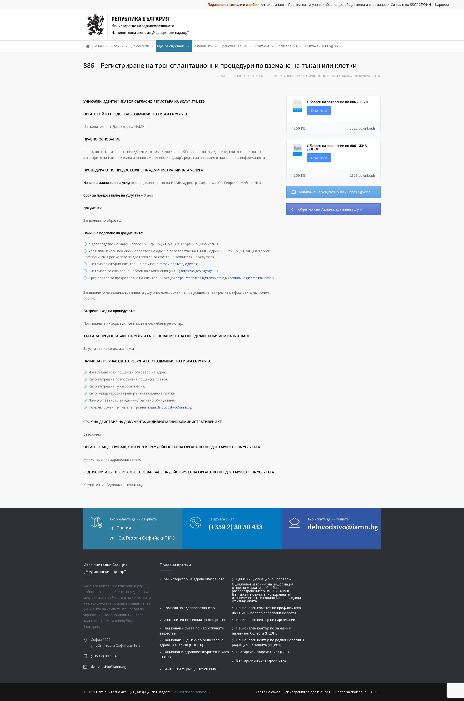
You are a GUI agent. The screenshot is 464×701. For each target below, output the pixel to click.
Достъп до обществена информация (356, 4)
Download (319, 110)
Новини (117, 46)
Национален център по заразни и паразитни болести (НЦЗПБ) (261, 630)
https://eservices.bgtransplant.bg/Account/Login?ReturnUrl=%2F (225, 278)
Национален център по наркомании (265, 619)
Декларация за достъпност (307, 692)
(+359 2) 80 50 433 (235, 526)
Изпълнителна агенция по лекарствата (196, 619)
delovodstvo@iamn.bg (174, 407)
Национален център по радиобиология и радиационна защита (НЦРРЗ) (268, 642)
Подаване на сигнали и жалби (232, 4)
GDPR (376, 692)
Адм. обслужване (171, 46)
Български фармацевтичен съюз (191, 668)
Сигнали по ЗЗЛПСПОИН (411, 4)
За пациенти (202, 46)
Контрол (262, 46)
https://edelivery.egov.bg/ (179, 264)
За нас (98, 46)
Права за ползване (350, 692)
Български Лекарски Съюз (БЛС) (262, 652)
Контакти (312, 46)
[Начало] (88, 46)
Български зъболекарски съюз (261, 660)
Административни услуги (250, 76)
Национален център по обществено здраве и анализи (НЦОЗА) (192, 642)
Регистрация (286, 46)
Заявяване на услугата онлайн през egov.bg (334, 192)
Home (222, 76)
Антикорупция (272, 4)
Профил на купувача (305, 4)
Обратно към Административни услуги (330, 209)
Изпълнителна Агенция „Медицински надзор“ (133, 692)
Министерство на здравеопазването (194, 579)
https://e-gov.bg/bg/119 (199, 271)
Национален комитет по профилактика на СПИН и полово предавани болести (266, 610)
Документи (140, 46)
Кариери (442, 4)
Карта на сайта (268, 692)
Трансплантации (233, 46)
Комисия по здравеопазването (189, 608)
